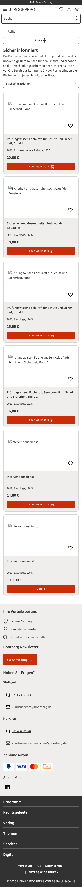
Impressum (24, 866)
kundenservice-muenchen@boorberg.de (39, 743)
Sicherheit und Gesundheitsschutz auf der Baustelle (35, 225)
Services (10, 844)
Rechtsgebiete (15, 812)
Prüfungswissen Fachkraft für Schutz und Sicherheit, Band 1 (40, 141)
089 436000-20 (21, 731)
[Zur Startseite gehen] (22, 9)
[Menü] (5, 9)
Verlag (8, 823)
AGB (38, 866)
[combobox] (37, 18)
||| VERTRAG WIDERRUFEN (41, 872)
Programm (12, 802)
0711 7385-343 (21, 695)
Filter (37, 41)
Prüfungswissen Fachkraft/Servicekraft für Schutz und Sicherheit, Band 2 (41, 394)
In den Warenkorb (38, 167)
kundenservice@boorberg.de (31, 707)
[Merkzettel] (61, 9)
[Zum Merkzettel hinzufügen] (70, 126)
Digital (9, 854)
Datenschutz (53, 866)
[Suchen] (76, 18)
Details (41, 589)
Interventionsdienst (20, 477)
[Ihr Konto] (69, 9)
